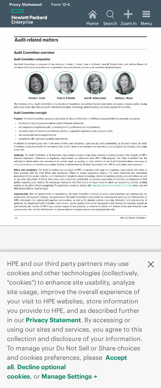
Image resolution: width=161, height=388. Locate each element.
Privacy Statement (53, 320)
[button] (151, 263)
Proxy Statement (25, 4)
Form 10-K (60, 4)
